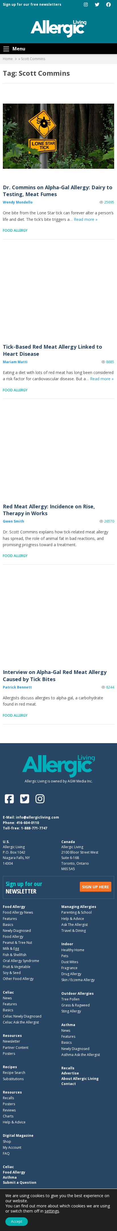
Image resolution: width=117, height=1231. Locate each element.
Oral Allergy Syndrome (21, 960)
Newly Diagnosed (17, 930)
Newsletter (11, 1041)
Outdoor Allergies (77, 993)
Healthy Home (72, 950)
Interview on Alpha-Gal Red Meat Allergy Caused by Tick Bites (58, 621)
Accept (16, 1221)
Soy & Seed (12, 972)
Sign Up (95, 886)
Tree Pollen (70, 999)
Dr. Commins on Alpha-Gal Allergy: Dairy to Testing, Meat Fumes (58, 136)
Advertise (70, 1073)
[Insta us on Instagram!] (40, 799)
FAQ (6, 1153)
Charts (8, 1116)
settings (52, 1211)
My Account (12, 1147)
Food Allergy (15, 230)
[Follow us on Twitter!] (26, 799)
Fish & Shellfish (14, 954)
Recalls (8, 1098)
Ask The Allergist (74, 924)
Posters (9, 1053)
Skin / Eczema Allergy (78, 979)
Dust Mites (69, 961)
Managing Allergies (78, 906)
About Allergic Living (80, 1078)
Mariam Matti (15, 361)
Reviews (9, 1110)
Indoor (67, 944)
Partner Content (15, 1047)
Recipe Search (14, 1072)
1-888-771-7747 (34, 828)
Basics (8, 924)
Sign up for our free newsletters (32, 4)
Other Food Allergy (18, 978)
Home (8, 58)
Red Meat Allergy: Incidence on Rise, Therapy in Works (58, 455)
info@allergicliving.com (37, 817)
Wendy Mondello (18, 202)
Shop (7, 1141)
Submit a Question (19, 1182)
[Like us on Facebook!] (10, 799)
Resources (12, 1035)
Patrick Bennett (17, 687)
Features (10, 918)
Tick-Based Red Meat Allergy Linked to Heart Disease (58, 296)
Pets (64, 955)
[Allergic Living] (58, 28)
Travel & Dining (73, 930)
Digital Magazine (18, 1135)
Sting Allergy (71, 1011)
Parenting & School (76, 912)
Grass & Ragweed (75, 1005)
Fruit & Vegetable (16, 966)
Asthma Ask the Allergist (80, 1054)
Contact (68, 1083)
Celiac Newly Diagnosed (22, 1016)
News (7, 998)
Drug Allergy (71, 973)
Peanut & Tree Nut (17, 942)
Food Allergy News (18, 912)
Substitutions (13, 1078)
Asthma (68, 1024)
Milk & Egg (11, 948)
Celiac (8, 992)
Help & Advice (72, 918)
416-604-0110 (27, 822)
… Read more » (83, 219)
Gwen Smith (13, 521)
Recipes (10, 1066)
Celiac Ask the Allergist (21, 1022)
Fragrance (69, 967)
